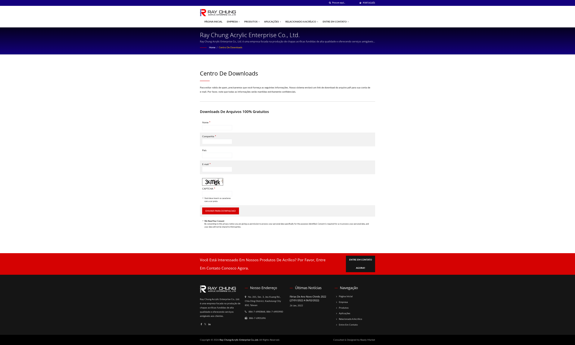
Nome (206, 122)
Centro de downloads (230, 47)
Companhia (209, 136)
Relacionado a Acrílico (301, 22)
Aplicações (271, 22)
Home (212, 47)
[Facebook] (201, 324)
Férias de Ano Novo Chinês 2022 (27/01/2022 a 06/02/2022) (308, 298)
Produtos (251, 22)
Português (369, 3)
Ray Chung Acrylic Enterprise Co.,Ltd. (239, 340)
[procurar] (330, 2)
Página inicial (213, 22)
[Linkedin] (209, 324)
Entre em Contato (335, 22)
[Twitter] (205, 324)
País (204, 150)
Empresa (232, 22)
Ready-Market (367, 340)
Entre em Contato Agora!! (360, 264)
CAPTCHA (208, 188)
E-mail (206, 164)
